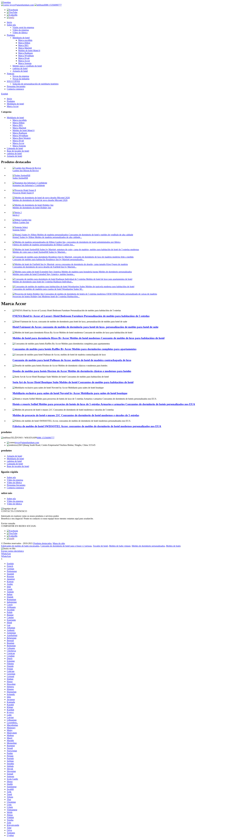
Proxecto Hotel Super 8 (23, 193)
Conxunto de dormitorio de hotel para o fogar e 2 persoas (66, 546)
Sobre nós (11, 25)
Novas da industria (21, 78)
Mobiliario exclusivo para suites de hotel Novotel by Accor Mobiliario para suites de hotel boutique (70, 393)
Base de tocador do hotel (18, 151)
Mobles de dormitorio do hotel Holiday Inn (32, 207)
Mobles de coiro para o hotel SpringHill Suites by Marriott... (39, 252)
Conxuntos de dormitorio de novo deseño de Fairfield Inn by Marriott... (44, 267)
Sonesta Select (19, 230)
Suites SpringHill (20, 178)
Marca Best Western (22, 138)
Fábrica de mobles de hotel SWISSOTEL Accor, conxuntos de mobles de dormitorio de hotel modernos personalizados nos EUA (87, 426)
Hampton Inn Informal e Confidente (29, 185)
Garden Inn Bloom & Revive (26, 170)
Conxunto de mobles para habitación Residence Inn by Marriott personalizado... (48, 259)
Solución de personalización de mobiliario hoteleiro (36, 84)
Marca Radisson (25, 53)
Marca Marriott (25, 48)
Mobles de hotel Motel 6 (29, 50)
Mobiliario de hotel (21, 37)
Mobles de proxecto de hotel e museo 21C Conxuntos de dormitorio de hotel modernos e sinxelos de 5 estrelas (76, 415)
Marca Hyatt (23, 58)
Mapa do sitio (59, 543)
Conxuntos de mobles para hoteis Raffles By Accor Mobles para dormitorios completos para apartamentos (74, 349)
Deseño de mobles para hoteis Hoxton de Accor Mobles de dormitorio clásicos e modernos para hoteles (72, 371)
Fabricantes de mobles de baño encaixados (20, 546)
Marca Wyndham (26, 55)
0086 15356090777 (53, 5)
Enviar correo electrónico (12, 551)
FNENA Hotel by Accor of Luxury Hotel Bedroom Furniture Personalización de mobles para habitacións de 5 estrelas (81, 316)
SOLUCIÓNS (13, 81)
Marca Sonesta (24, 63)
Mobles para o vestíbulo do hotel (27, 66)
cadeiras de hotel (20, 68)
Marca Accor (24, 61)
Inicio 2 (16, 215)
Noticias (10, 73)
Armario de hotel (20, 71)
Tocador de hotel (100, 546)
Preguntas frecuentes (16, 86)
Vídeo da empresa (21, 30)
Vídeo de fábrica (20, 32)
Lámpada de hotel (15, 148)
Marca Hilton (24, 43)
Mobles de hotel (173, 546)
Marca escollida (25, 40)
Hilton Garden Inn (21, 222)
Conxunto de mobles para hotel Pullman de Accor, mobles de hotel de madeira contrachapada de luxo (72, 360)
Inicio (9, 22)
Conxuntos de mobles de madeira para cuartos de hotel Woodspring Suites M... (48, 289)
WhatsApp (6, 553)
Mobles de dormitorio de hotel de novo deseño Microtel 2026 (40, 200)
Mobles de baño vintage (120, 546)
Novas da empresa (21, 76)
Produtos (11, 35)
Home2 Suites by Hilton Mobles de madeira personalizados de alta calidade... (47, 237)
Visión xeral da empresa (23, 27)
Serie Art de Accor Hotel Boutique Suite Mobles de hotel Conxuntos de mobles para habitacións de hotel (73, 382)
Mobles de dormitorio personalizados (148, 546)
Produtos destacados (42, 543)
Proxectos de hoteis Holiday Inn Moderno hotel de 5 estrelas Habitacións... (46, 296)
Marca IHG (23, 45)
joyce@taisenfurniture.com (21, 5)
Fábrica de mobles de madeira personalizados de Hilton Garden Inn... (44, 244)
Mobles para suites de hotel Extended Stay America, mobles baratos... (44, 274)
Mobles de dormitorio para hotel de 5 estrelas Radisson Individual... (43, 281)
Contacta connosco (15, 89)
